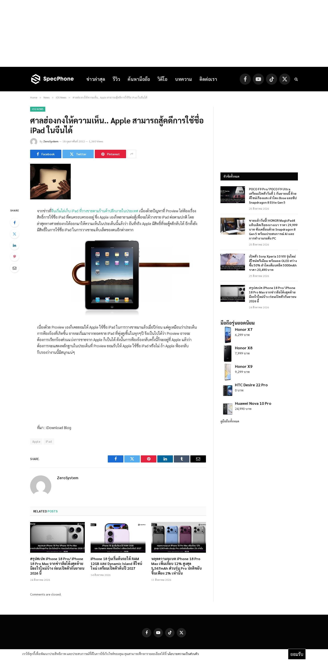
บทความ (183, 79)
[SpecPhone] (52, 79)
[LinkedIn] (14, 245)
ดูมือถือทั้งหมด (229, 421)
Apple (36, 441)
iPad (49, 441)
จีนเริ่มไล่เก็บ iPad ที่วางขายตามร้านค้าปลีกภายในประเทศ (94, 210)
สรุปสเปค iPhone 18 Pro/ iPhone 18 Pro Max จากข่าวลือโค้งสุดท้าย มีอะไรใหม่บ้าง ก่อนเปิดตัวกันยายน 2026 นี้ (57, 565)
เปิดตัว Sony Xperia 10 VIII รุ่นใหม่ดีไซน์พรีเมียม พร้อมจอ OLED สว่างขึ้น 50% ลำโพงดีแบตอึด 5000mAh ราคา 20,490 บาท (273, 263)
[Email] (14, 268)
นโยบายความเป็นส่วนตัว (183, 654)
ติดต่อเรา (208, 79)
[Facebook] (14, 222)
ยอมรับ (297, 654)
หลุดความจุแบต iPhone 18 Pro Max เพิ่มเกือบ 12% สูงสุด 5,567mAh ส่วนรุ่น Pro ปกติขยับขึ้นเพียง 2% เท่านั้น (176, 565)
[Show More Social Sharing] (131, 154)
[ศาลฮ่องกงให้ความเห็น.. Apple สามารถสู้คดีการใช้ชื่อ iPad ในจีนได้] (50, 198)
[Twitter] (14, 233)
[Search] (296, 79)
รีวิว (116, 79)
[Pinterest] (14, 256)
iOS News (38, 109)
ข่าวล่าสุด (95, 79)
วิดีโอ (162, 79)
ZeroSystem (50, 141)
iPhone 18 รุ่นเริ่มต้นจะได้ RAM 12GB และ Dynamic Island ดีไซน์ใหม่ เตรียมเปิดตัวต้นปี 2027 (116, 563)
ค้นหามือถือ (139, 79)
